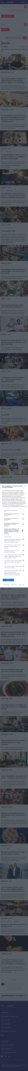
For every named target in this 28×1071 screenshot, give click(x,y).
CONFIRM (8, 579)
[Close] (25, 486)
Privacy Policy (22, 584)
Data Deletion (6, 584)
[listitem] (14, 511)
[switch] (23, 514)
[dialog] (14, 535)
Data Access (14, 584)
